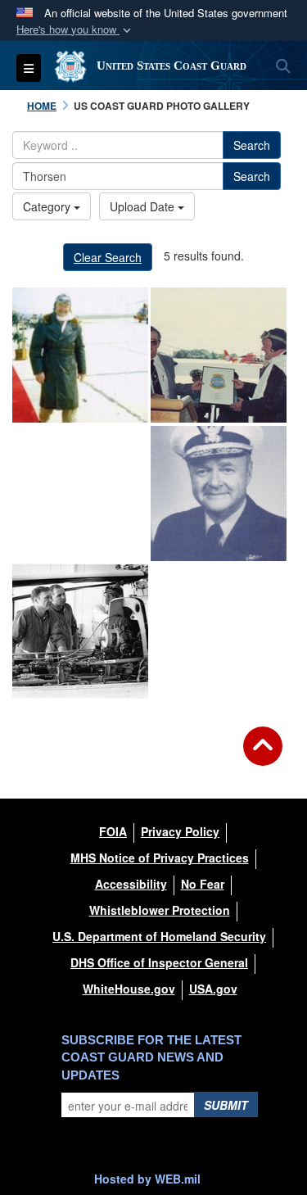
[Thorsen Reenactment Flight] (80, 355)
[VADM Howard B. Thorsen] (80, 493)
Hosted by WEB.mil (147, 1178)
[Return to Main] (262, 756)
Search (251, 145)
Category (48, 206)
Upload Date (144, 206)
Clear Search (108, 257)
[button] (75, 29)
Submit (226, 1105)
